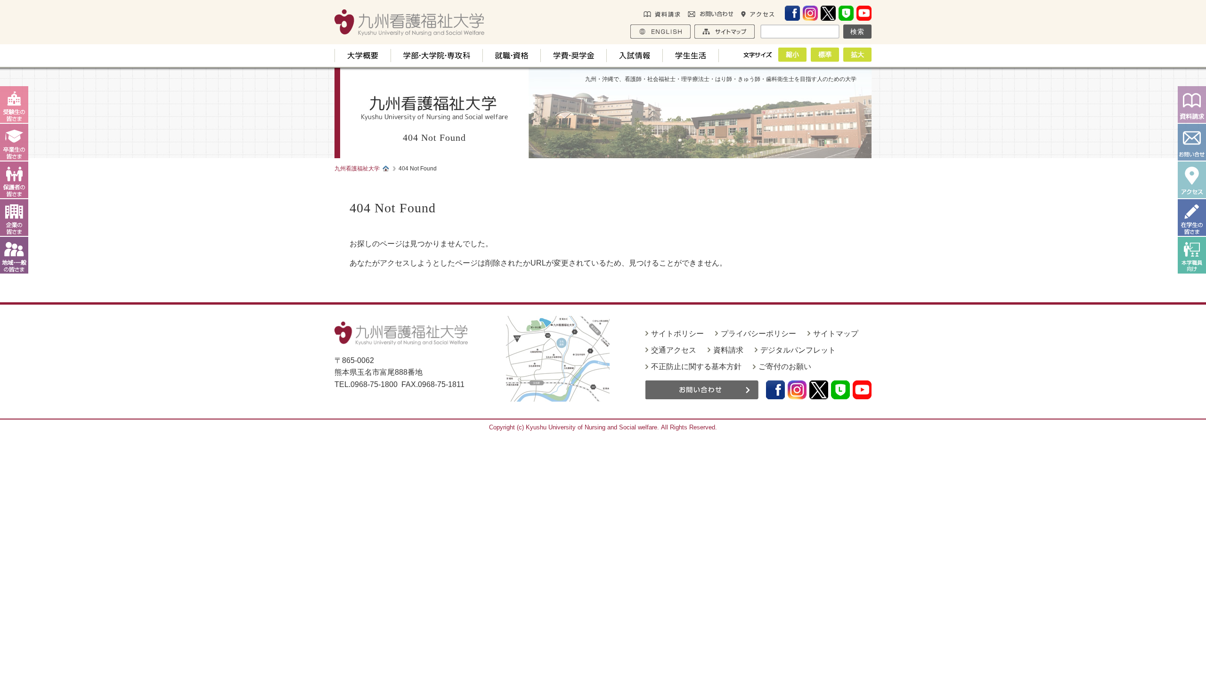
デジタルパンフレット (798, 350)
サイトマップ (835, 334)
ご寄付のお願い (784, 367)
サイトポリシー (677, 334)
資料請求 (728, 350)
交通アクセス (673, 350)
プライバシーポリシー (758, 334)
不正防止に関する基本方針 (696, 367)
